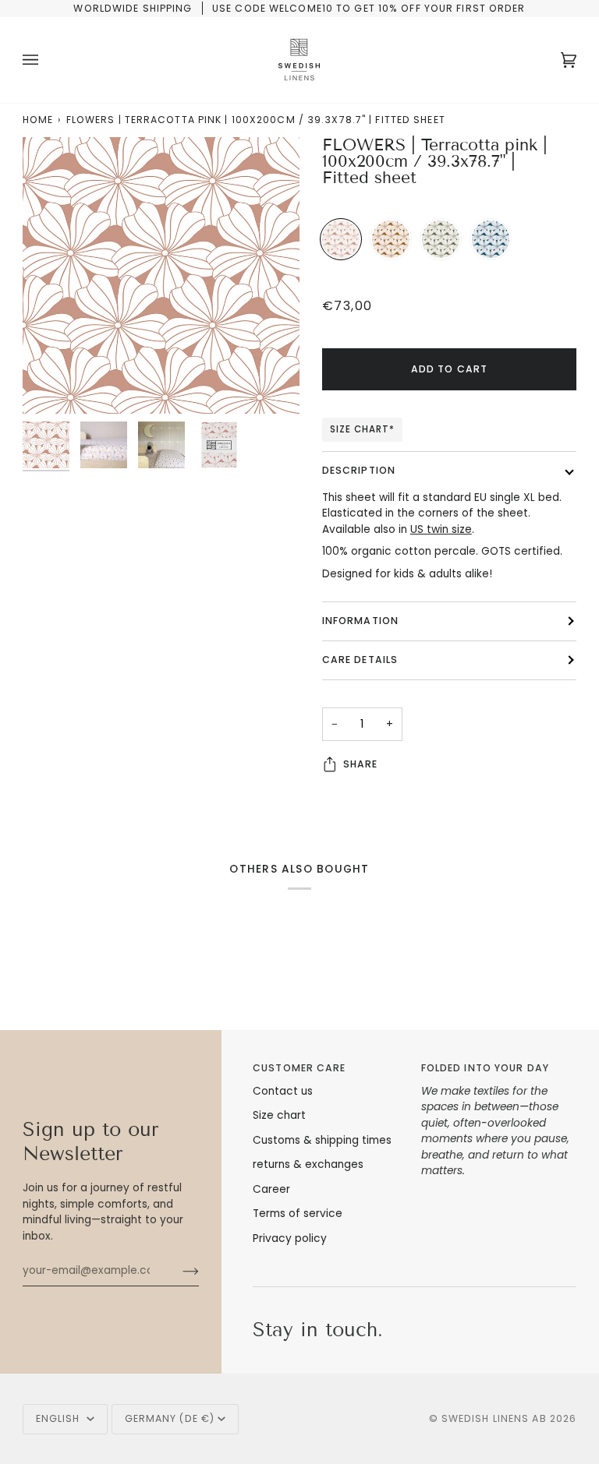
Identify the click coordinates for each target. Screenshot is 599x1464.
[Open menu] (46, 60)
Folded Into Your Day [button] (485, 1067)
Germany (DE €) (170, 1418)
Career (271, 1189)
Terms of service (297, 1213)
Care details (360, 659)
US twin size (441, 529)
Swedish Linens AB (494, 1418)
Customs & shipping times (322, 1140)
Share (360, 764)
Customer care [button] (299, 1067)
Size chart (279, 1115)
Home (38, 119)
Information (360, 620)
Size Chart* (362, 429)
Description (358, 470)
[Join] (178, 1270)
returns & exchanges (308, 1164)
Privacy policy (290, 1238)
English (59, 1418)
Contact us (283, 1091)
